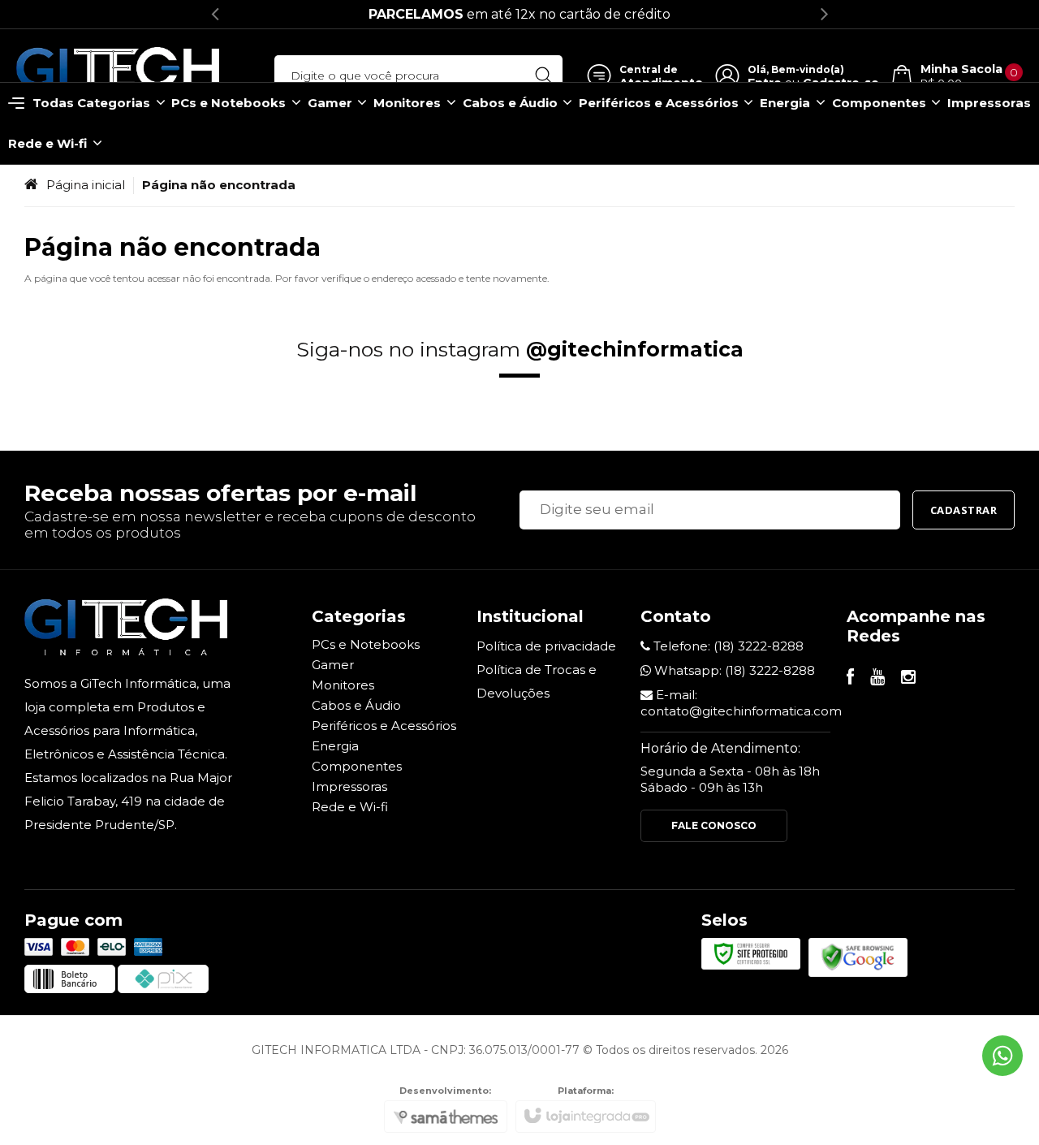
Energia (335, 746)
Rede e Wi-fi (350, 806)
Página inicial (85, 184)
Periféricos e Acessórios (384, 725)
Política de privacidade (546, 646)
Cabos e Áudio (356, 705)
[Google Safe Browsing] (858, 956)
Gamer (333, 664)
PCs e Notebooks (366, 644)
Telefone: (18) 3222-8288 (727, 646)
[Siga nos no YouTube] (877, 678)
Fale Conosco (714, 825)
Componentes (357, 766)
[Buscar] (543, 75)
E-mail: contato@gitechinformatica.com (741, 703)
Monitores (343, 685)
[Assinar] (963, 509)
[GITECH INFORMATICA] (117, 75)
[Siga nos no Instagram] (908, 678)
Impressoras (349, 786)
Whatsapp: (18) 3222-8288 (733, 670)
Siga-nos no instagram (520, 349)
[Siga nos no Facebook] (850, 678)
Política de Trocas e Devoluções (536, 681)
